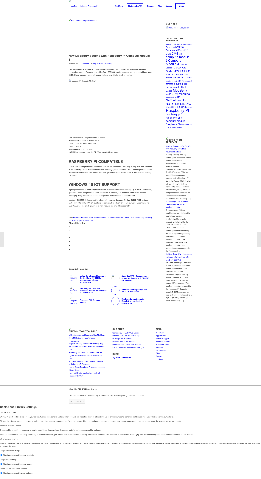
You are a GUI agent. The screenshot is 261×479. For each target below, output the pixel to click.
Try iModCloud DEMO (121, 357)
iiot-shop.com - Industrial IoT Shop (125, 335)
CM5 (180, 54)
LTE (187, 87)
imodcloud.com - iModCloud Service (126, 344)
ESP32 (185, 70)
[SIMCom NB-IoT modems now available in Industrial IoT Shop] (2, 239)
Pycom (189, 107)
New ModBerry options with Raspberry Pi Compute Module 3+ (109, 57)
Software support (162, 338)
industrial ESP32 (178, 81)
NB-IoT (170, 103)
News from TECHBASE (174, 141)
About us (159, 347)
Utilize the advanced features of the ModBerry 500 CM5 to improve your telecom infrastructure (87, 338)
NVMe (189, 103)
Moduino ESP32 (162, 344)
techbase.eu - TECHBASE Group (125, 332)
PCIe (184, 106)
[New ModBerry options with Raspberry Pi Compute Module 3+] (110, 35)
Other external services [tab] (9, 438)
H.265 (177, 77)
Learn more (79, 401)
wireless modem (176, 127)
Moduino (184, 94)
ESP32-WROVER (174, 74)
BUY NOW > (74, 211)
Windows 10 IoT (88, 220)
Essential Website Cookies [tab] (10, 425)
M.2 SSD (169, 91)
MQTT (177, 97)
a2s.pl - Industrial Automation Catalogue (128, 347)
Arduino (173, 44)
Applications (161, 335)
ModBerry (108, 64)
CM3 (91, 217)
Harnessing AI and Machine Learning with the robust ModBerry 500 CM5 (177, 204)
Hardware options (163, 341)
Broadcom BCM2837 (81, 217)
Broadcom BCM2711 (175, 47)
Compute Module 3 (98, 64)
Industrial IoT (180, 83)
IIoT (183, 77)
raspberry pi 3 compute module (175, 119)
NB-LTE (180, 104)
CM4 (175, 53)
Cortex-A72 (172, 71)
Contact (159, 356)
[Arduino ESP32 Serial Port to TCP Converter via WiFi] (259, 239)
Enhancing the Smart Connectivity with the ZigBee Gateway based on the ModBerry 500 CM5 (86, 355)
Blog (158, 353)
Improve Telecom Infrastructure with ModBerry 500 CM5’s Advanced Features (178, 149)
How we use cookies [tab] (8, 412)
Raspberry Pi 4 (174, 124)
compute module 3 (100, 217)
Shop (160, 359)
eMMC (127, 217)
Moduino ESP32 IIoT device (123, 341)
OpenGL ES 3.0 (174, 106)
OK (71, 401)
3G (167, 44)
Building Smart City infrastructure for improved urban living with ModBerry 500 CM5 (179, 257)
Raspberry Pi (77, 220)
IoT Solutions (161, 350)
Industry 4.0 (172, 87)
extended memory (137, 217)
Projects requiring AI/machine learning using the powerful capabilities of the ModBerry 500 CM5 (86, 346)
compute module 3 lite (116, 217)
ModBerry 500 (172, 94)
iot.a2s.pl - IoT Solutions (122, 338)
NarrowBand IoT (176, 100)
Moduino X (170, 97)
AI (169, 44)
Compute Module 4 (173, 62)
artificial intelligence (184, 44)
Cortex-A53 (180, 67)
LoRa (181, 87)
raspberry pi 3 (174, 114)
